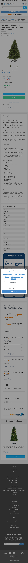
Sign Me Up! (14, 291)
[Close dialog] (26, 270)
